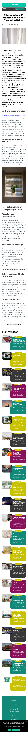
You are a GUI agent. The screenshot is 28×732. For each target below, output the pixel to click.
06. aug (18, 336)
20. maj (18, 449)
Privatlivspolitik (16, 729)
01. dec (18, 677)
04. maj (18, 498)
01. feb (18, 580)
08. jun (18, 417)
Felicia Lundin (14, 24)
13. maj (18, 482)
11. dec (18, 628)
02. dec (18, 660)
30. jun (18, 400)
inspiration (21, 25)
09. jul (18, 369)
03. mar (18, 564)
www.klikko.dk (15, 711)
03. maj (18, 547)
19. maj (18, 466)
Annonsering (14, 719)
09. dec (18, 644)
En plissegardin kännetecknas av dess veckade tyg (13, 116)
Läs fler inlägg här (14, 324)
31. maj (18, 433)
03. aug (18, 353)
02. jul (18, 384)
